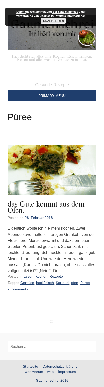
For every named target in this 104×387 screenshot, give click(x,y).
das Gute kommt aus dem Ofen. (46, 206)
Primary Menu (52, 96)
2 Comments (18, 289)
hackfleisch (45, 283)
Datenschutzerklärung (60, 366)
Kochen (41, 276)
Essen (28, 276)
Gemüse (27, 283)
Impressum (67, 372)
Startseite (30, 366)
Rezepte (56, 276)
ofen (74, 283)
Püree (85, 283)
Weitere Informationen (71, 16)
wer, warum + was (39, 372)
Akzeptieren (53, 21)
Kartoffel (62, 283)
